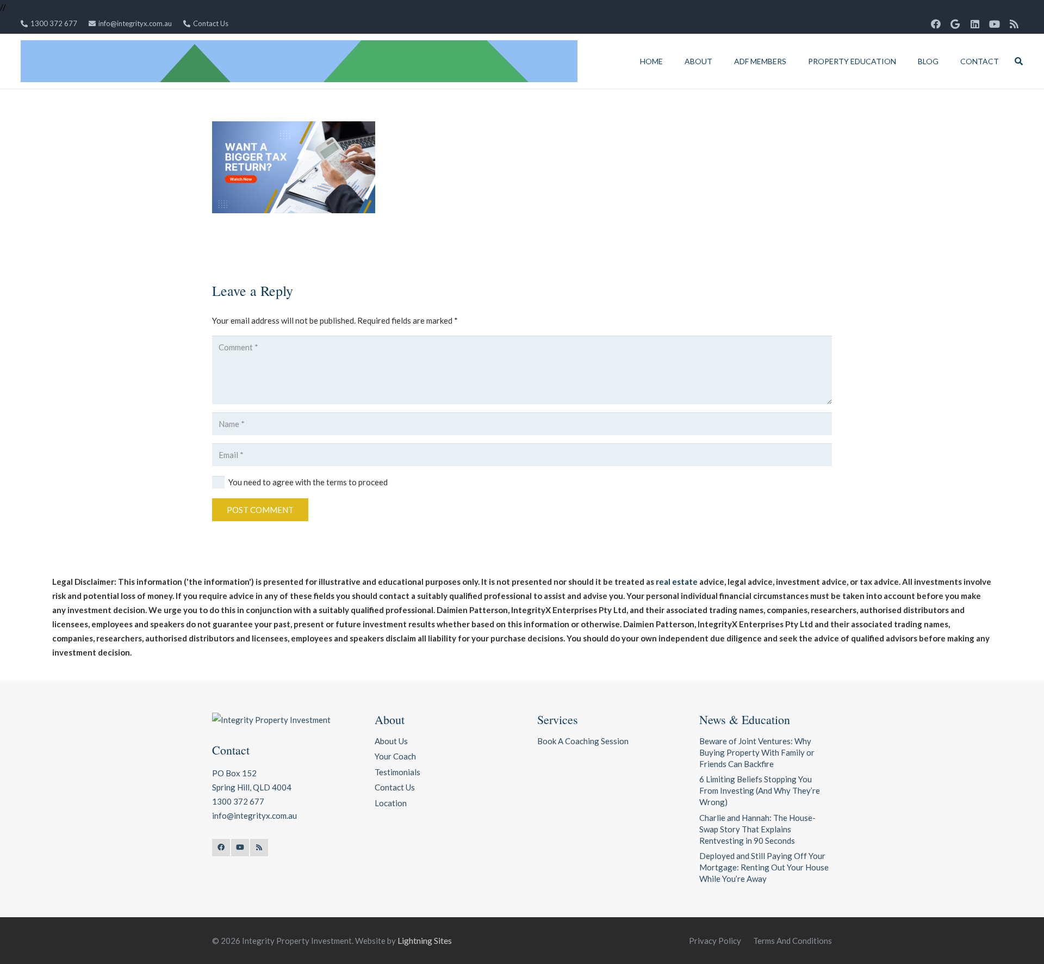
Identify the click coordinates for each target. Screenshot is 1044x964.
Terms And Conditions (792, 941)
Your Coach (395, 756)
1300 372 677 (238, 801)
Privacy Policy (715, 941)
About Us (391, 741)
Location (391, 803)
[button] (719, 61)
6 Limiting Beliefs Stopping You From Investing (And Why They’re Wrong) (759, 790)
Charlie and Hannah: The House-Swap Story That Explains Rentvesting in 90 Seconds (757, 829)
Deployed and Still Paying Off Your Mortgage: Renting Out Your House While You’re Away (764, 867)
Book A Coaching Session (583, 741)
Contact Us (395, 787)
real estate (677, 581)
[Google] (955, 24)
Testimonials (397, 772)
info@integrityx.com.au (254, 815)
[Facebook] (936, 24)
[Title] (299, 61)
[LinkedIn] (975, 24)
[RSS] (1014, 24)
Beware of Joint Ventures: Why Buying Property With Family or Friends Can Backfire (757, 752)
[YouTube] (994, 24)
